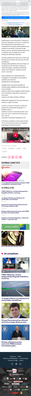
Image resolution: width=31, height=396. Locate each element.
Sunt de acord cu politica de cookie (15, 17)
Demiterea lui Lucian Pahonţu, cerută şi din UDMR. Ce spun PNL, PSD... (15, 218)
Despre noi (13, 357)
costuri (4, 148)
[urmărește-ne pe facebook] (12, 364)
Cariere (19, 357)
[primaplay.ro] (24, 379)
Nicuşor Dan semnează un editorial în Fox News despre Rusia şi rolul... (14, 205)
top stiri (4, 151)
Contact (21, 361)
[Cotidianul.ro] (15, 384)
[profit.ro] (6, 384)
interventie (11, 148)
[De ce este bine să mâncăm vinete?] (13, 238)
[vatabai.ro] (21, 392)
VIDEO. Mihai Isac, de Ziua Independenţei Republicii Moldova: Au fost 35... (15, 192)
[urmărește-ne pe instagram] (20, 364)
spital (24, 148)
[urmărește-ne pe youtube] (16, 364)
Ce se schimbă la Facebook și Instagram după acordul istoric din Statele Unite (15, 183)
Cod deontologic (23, 359)
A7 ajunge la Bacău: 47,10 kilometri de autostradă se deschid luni (13, 198)
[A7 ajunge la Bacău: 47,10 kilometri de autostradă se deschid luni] (15, 288)
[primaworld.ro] (17, 389)
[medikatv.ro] (4, 386)
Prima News (12, 371)
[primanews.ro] (19, 379)
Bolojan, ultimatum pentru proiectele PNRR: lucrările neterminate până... (15, 212)
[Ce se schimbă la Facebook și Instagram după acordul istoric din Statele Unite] (13, 176)
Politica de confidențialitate (10, 359)
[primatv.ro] (5, 379)
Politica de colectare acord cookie (15, 22)
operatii (19, 148)
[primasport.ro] (15, 381)
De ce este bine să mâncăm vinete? (12, 246)
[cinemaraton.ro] (10, 387)
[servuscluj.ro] (14, 393)
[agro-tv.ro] (25, 389)
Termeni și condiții (13, 361)
